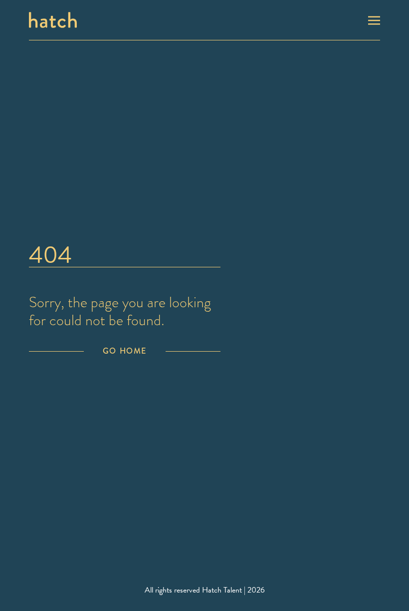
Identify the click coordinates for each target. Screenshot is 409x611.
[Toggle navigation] (374, 19)
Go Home (125, 351)
